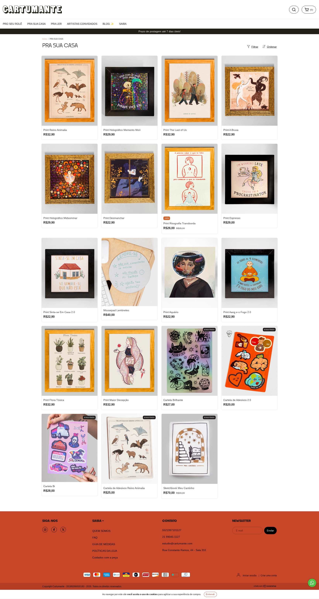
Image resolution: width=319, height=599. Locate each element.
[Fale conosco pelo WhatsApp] (312, 583)
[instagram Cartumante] (45, 529)
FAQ (94, 537)
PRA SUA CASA (36, 23)
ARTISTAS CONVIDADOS (82, 23)
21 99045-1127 (171, 536)
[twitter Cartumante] (63, 529)
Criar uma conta (269, 575)
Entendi (210, 594)
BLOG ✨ (108, 23)
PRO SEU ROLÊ (12, 23)
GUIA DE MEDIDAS (103, 544)
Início (44, 39)
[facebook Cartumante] (54, 529)
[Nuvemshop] (265, 586)
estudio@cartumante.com (177, 543)
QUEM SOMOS (101, 530)
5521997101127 (171, 530)
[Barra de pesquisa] (294, 9)
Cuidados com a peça (105, 557)
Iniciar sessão (250, 575)
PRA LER (56, 23)
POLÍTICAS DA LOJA (104, 550)
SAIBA (122, 23)
